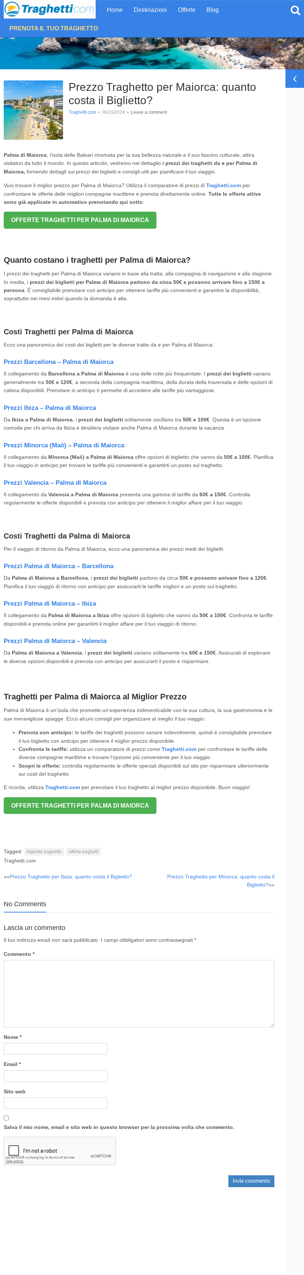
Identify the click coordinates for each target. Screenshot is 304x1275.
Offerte (186, 10)
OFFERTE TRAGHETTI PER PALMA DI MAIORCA (80, 220)
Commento (19, 954)
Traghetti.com (82, 112)
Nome (13, 1037)
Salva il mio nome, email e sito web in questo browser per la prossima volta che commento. (119, 1127)
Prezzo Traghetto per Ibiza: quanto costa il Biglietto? (71, 877)
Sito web (15, 1091)
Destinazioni (150, 10)
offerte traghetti (84, 851)
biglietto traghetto (44, 851)
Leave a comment (149, 112)
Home (115, 10)
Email (12, 1064)
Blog (212, 10)
